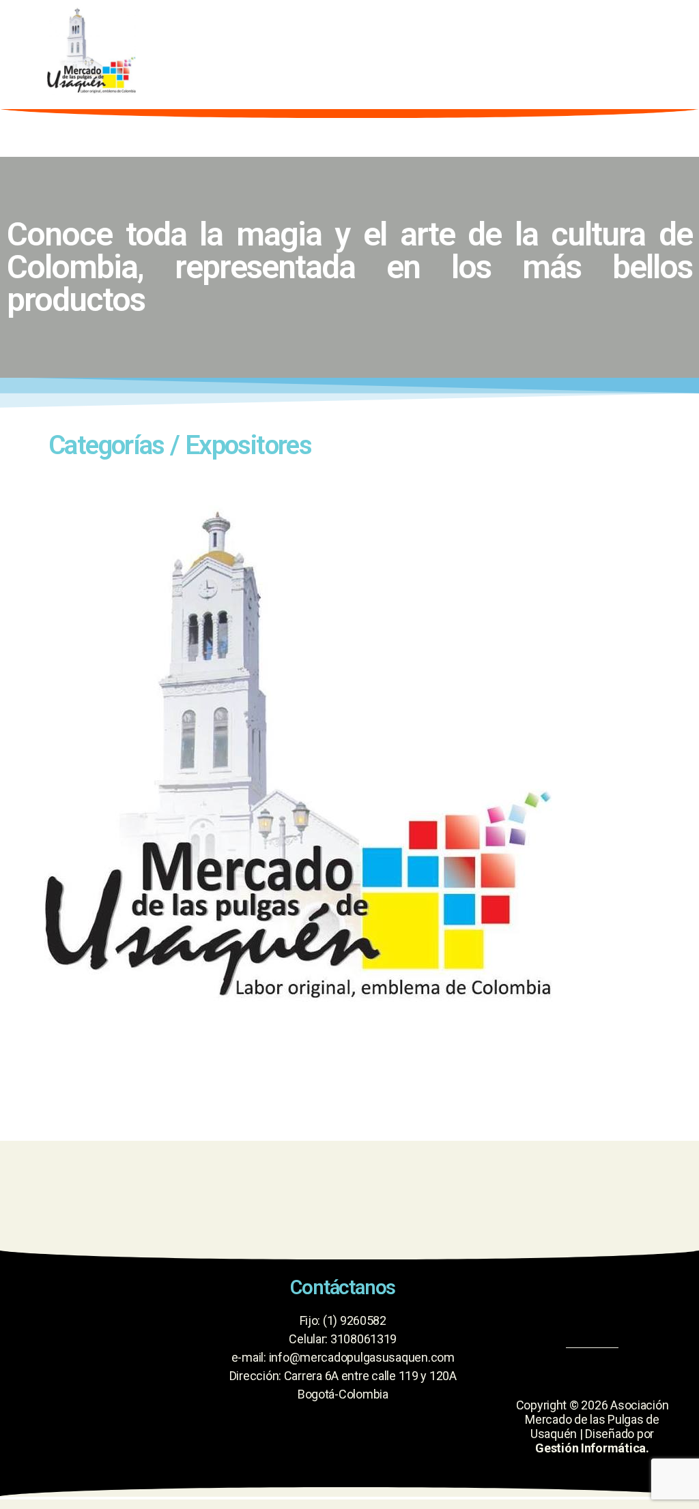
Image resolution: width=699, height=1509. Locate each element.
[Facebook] (542, 1301)
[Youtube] (592, 1301)
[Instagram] (641, 1301)
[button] (457, 50)
